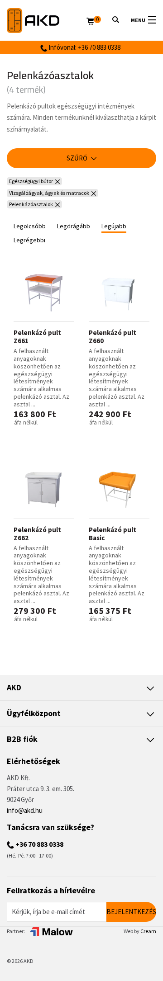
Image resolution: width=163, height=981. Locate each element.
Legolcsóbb (30, 226)
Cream (148, 931)
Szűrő (78, 158)
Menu (138, 20)
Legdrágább (73, 226)
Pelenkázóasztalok (31, 204)
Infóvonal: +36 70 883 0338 (83, 47)
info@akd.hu (25, 810)
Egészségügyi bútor (31, 181)
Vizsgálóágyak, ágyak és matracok (49, 192)
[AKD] (46, 20)
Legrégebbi (29, 240)
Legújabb (113, 226)
